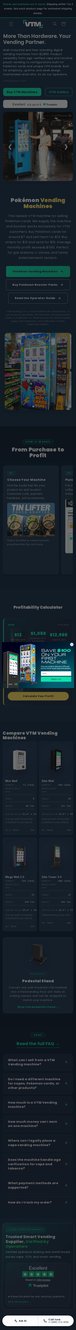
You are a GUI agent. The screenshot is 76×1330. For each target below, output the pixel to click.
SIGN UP (56, 679)
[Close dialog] (71, 644)
